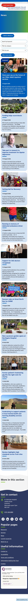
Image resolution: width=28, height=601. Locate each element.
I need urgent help (8, 5)
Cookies (3, 564)
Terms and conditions (7, 557)
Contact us (4, 551)
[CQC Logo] (7, 570)
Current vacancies (6, 539)
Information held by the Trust (10, 560)
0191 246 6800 (8, 512)
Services (3, 533)
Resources (4, 529)
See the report (6, 583)
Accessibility (4, 554)
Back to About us (8, 35)
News (2, 536)
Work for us (4, 542)
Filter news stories (7, 55)
